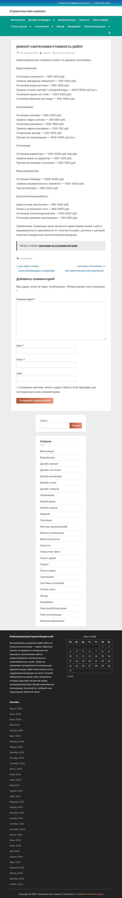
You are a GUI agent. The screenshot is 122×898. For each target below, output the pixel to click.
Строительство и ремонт (28, 11)
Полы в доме (19, 26)
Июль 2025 (15, 774)
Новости (84, 19)
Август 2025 (16, 769)
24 (70, 665)
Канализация (47, 501)
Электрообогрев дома (53, 608)
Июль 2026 (15, 714)
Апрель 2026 (16, 730)
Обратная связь (102, 3)
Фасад (60, 26)
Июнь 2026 (15, 719)
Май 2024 (14, 851)
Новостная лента (50, 551)
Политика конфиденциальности (74, 3)
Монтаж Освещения (52, 532)
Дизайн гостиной (50, 469)
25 (76, 665)
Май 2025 (14, 785)
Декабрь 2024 (17, 812)
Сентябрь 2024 (17, 829)
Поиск (44, 420)
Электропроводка (94, 26)
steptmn (47, 52)
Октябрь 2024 (17, 823)
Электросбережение (52, 620)
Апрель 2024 (16, 856)
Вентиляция (18, 19)
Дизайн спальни (49, 488)
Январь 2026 (16, 747)
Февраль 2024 (17, 867)
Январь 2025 (16, 807)
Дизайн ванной (49, 463)
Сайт (19, 373)
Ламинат (45, 513)
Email (20, 359)
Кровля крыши (67, 19)
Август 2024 (16, 834)
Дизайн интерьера (39, 19)
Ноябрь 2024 (16, 818)
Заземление (47, 495)
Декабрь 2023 (17, 878)
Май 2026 (14, 725)
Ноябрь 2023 (16, 884)
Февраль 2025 (17, 802)
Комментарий (25, 299)
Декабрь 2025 (17, 752)
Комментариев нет (65, 53)
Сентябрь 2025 (17, 763)
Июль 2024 (15, 840)
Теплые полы (47, 589)
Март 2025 (15, 796)
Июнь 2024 (15, 845)
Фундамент (74, 26)
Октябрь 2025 (17, 758)
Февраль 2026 (17, 741)
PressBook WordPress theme (90, 894)
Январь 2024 (16, 873)
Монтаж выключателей (53, 526)
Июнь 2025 (15, 779)
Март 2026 (15, 736)
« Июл (70, 676)
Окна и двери (100, 19)
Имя (20, 345)
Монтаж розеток (50, 539)
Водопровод (47, 457)
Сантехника (42, 26)
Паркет (44, 564)
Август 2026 (16, 708)
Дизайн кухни (48, 482)
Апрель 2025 (16, 790)
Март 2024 (15, 862)
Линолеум (46, 520)
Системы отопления (52, 583)
